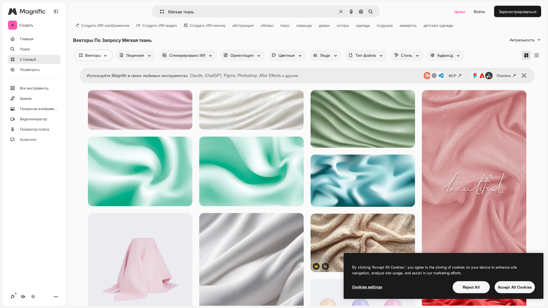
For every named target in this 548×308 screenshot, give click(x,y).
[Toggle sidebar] (56, 11)
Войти (479, 11)
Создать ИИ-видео (159, 25)
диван (324, 25)
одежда (363, 25)
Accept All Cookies (515, 287)
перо (284, 25)
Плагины (504, 75)
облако (267, 25)
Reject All (471, 287)
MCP (452, 75)
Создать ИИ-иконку (207, 25)
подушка (385, 25)
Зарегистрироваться (518, 11)
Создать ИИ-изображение (105, 25)
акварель (408, 25)
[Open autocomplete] (160, 11)
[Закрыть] (524, 75)
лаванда (304, 25)
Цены (459, 11)
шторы (343, 25)
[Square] (536, 55)
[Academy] (22, 296)
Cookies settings (367, 286)
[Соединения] (12, 296)
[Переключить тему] (33, 296)
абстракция (243, 25)
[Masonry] (526, 55)
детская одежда (438, 25)
